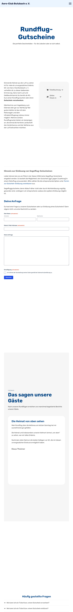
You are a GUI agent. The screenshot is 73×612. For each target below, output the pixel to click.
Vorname (6, 216)
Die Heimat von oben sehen (28, 421)
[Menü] (70, 3)
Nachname (40, 216)
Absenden (9, 277)
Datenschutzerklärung (44, 272)
